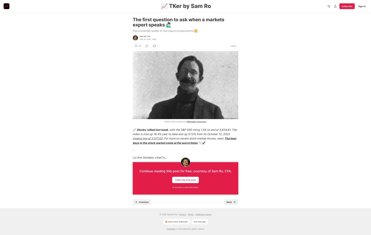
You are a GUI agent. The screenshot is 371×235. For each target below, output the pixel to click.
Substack (171, 228)
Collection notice (203, 214)
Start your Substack (178, 221)
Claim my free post (185, 179)
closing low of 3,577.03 (148, 138)
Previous (144, 202)
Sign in (362, 6)
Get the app (200, 221)
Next (229, 202)
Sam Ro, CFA (145, 36)
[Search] (329, 6)
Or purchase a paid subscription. (185, 187)
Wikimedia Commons (196, 121)
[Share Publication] (335, 6)
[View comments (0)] (147, 46)
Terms (191, 214)
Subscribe (347, 6)
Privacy (182, 214)
